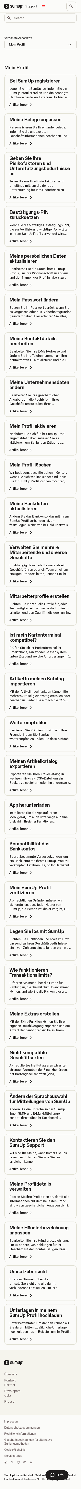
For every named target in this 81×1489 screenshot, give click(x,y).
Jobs (8, 1395)
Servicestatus (13, 1456)
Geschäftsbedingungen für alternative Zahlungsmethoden (28, 1441)
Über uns (10, 1374)
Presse (9, 1401)
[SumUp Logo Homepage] (14, 6)
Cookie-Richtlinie (15, 1449)
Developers (12, 1391)
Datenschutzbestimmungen (22, 1427)
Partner (9, 1385)
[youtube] (24, 1462)
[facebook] (5, 1462)
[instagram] (18, 1462)
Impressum (11, 1421)
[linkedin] (31, 1462)
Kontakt (10, 1380)
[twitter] (12, 1462)
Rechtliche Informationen (20, 1433)
